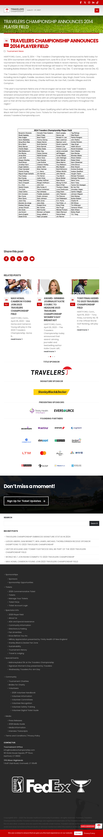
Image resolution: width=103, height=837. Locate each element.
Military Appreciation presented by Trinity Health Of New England (38, 639)
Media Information (17, 727)
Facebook (6, 258)
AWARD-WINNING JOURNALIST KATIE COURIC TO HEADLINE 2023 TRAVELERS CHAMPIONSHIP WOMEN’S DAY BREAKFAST (21, 309)
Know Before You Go (18, 636)
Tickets (9, 587)
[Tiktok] (97, 2)
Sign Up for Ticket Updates (24, 501)
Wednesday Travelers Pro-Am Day (24, 669)
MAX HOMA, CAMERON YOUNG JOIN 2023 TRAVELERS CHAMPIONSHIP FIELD (42, 561)
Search (8, 517)
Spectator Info (12, 610)
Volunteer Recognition (22, 703)
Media (8, 716)
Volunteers (14, 688)
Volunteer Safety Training (23, 707)
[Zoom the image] (51, 366)
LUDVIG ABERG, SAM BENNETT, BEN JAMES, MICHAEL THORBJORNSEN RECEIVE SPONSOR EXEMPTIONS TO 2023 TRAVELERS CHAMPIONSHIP (48, 543)
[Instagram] (89, 2)
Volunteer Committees (22, 699)
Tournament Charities (19, 681)
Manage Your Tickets (18, 598)
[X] (85, 2)
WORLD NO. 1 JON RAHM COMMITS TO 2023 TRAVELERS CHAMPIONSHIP (40, 556)
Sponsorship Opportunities (21, 582)
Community (11, 677)
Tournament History (18, 650)
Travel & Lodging (16, 653)
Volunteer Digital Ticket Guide (25, 710)
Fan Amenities (15, 632)
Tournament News (15, 51)
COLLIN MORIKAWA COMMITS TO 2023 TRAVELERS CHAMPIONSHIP (87, 303)
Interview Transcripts (18, 731)
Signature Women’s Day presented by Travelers (30, 666)
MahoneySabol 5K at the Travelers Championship (31, 662)
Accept (78, 833)
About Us (13, 618)
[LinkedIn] (93, 2)
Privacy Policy (89, 833)
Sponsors (13, 579)
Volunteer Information (22, 696)
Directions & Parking (18, 628)
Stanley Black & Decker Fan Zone (23, 643)
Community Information (20, 625)
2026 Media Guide (17, 724)
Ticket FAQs (14, 602)
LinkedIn (19, 258)
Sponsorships (12, 574)
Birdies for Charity (17, 684)
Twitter (12, 258)
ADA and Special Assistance (21, 621)
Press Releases (15, 720)
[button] (97, 10)
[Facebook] (81, 2)
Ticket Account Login (18, 605)
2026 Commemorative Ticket (22, 591)
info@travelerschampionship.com (19, 750)
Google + (25, 258)
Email (32, 258)
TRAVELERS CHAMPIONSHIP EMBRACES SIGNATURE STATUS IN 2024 (38, 536)
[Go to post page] (18, 286)
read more (16, 351)
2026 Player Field (16, 614)
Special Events (12, 658)
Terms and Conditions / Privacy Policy (23, 735)
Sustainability (15, 646)
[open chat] (91, 826)
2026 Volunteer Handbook (23, 692)
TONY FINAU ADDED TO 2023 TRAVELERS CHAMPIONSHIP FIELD (54, 303)
